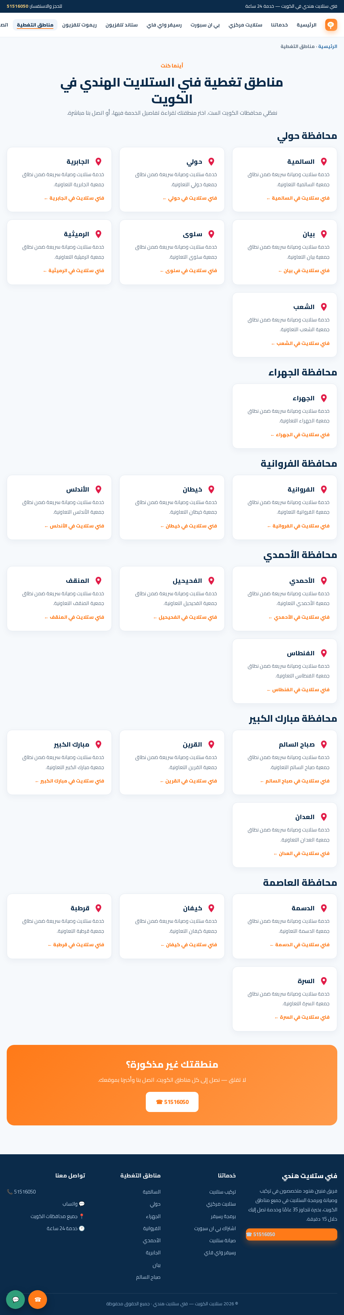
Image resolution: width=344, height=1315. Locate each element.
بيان (156, 1264)
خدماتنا (279, 24)
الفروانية (151, 1228)
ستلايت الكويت (331, 25)
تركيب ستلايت (222, 1191)
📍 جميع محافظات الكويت (58, 1216)
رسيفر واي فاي (164, 24)
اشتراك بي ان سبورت (215, 1228)
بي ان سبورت (205, 24)
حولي (155, 1203)
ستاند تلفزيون (121, 24)
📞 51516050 (21, 1191)
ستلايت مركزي (245, 24)
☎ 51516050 (172, 1102)
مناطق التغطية (35, 24)
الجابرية (153, 1252)
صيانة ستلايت (222, 1240)
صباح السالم (148, 1276)
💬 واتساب (73, 1203)
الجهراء (153, 1216)
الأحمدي (151, 1240)
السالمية (151, 1191)
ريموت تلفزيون (79, 24)
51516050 (17, 6)
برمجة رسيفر (223, 1216)
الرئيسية (306, 24)
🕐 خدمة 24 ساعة (66, 1228)
